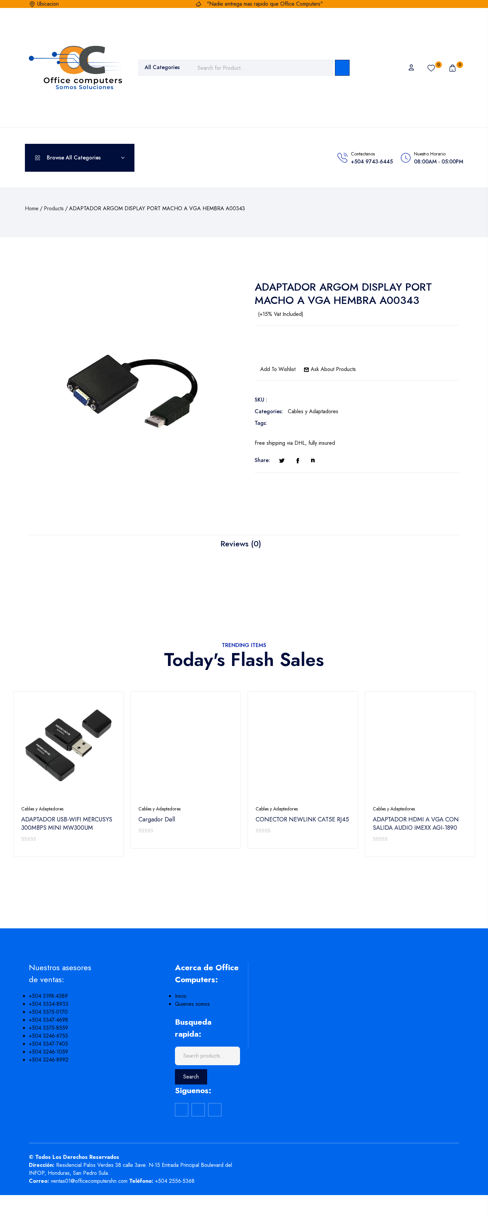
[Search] (342, 68)
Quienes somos (192, 1004)
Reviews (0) (240, 543)
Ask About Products (332, 369)
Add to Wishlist (277, 369)
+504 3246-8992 (48, 1060)
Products (54, 208)
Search (191, 1076)
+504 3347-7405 (48, 1044)
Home (32, 208)
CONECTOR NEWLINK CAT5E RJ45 (302, 819)
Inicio (181, 996)
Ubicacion (48, 4)
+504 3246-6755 (48, 1036)
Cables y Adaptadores (313, 411)
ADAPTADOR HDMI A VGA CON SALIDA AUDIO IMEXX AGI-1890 (416, 823)
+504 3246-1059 (48, 1052)
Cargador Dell (156, 819)
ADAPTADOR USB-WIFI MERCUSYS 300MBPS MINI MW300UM (66, 823)
